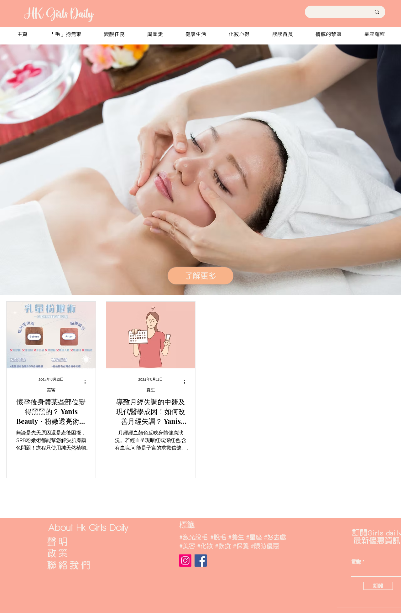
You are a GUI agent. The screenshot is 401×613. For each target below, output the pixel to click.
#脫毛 (218, 537)
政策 (58, 553)
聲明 (58, 541)
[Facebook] (201, 560)
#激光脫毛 (193, 537)
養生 (150, 390)
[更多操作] (87, 382)
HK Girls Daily (58, 13)
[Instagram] (185, 560)
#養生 (236, 537)
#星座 (254, 537)
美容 (51, 390)
